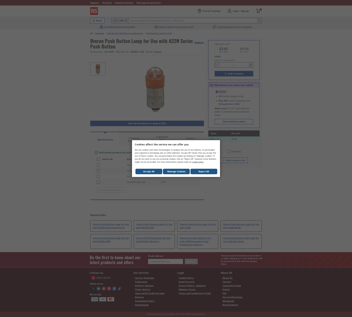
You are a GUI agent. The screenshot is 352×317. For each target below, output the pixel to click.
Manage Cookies (176, 171)
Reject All (204, 171)
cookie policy (198, 162)
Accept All (149, 171)
